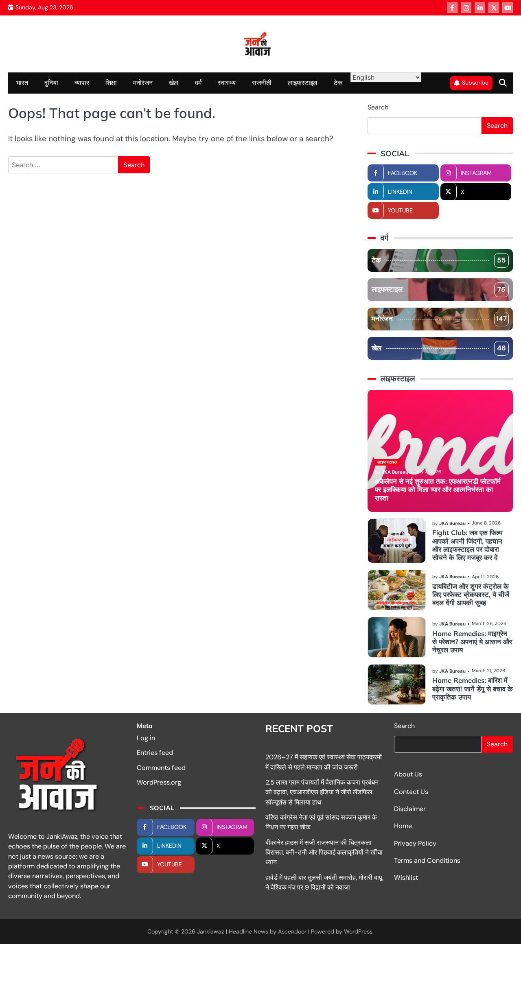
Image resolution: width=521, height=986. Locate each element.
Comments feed (161, 767)
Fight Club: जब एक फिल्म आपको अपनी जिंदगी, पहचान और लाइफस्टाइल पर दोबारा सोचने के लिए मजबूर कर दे (467, 545)
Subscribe (475, 82)
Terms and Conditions (427, 860)
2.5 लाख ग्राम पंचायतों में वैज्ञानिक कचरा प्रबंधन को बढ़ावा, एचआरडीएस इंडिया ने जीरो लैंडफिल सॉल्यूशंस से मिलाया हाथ (322, 792)
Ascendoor (292, 931)
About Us (408, 774)
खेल (173, 83)
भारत (22, 83)
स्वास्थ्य (227, 83)
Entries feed (155, 752)
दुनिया (51, 83)
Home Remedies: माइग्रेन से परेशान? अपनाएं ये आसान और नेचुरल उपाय (472, 641)
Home (403, 826)
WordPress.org (159, 782)
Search (378, 107)
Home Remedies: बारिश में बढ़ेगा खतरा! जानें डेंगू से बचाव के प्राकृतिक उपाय (472, 688)
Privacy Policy (415, 843)
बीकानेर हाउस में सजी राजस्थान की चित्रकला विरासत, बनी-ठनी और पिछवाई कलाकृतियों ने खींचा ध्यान (324, 852)
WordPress (358, 931)
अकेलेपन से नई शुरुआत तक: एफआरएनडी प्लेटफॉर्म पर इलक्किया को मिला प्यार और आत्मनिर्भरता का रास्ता (438, 489)
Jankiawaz (210, 931)
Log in (146, 738)
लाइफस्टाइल (302, 83)
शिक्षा (111, 83)
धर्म (198, 83)
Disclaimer (410, 809)
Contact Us (411, 791)
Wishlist (406, 877)
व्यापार (81, 83)
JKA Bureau (395, 472)
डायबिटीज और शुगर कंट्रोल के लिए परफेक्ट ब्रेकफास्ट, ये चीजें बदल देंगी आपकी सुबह (470, 594)
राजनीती (261, 83)
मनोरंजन (143, 83)
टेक (338, 83)
